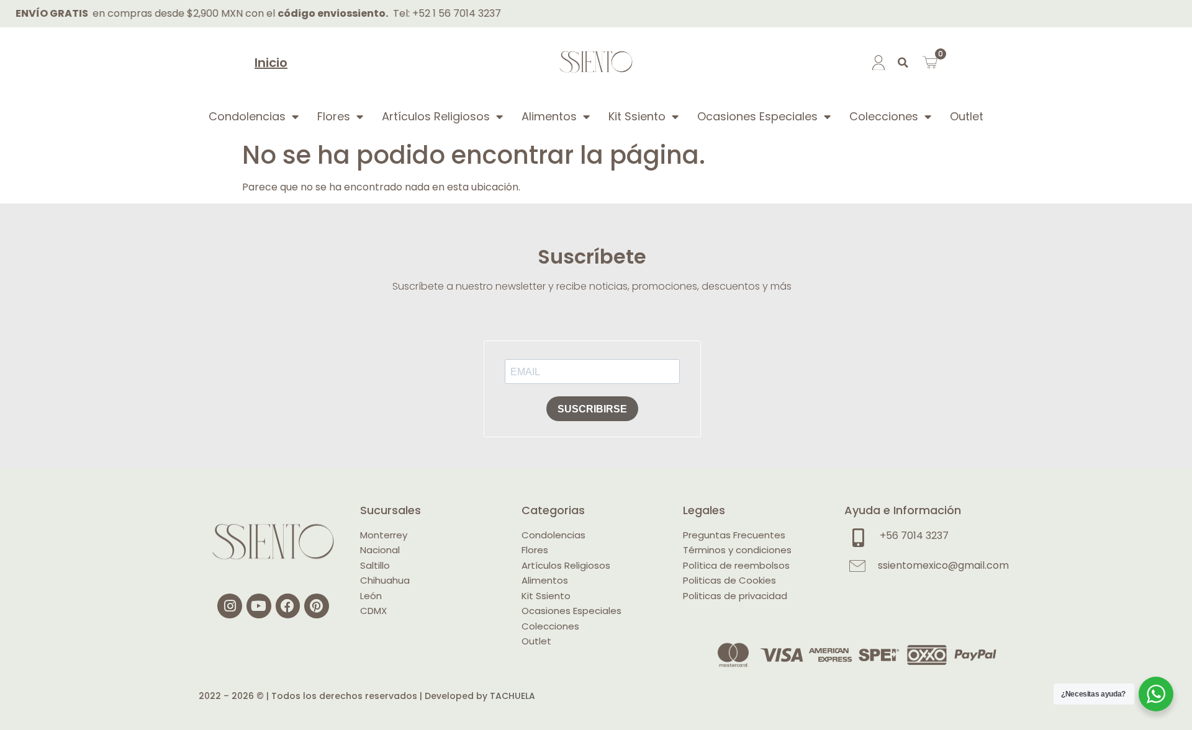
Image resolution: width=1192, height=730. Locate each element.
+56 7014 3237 (914, 535)
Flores (333, 116)
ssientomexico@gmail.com (943, 565)
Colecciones (883, 116)
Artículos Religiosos (436, 116)
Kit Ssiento (637, 116)
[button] (903, 62)
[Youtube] (258, 606)
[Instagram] (229, 606)
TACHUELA (512, 696)
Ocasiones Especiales (757, 116)
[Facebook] (288, 606)
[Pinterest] (316, 606)
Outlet (966, 116)
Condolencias (247, 116)
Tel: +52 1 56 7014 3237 (429, 13)
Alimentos (549, 116)
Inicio (271, 62)
